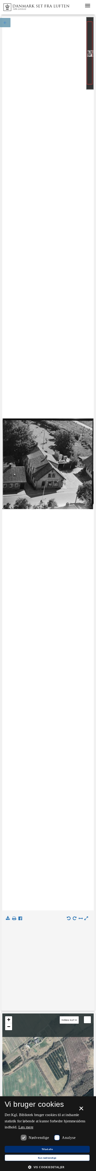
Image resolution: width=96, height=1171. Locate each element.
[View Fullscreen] (87, 1019)
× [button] (81, 1110)
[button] (48, 1167)
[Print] (15, 918)
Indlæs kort (68, 1020)
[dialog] (48, 1133)
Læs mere (25, 1127)
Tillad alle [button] (47, 1149)
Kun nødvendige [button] (47, 1158)
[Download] (9, 918)
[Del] (21, 918)
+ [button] (8, 1020)
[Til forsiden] (34, 6)
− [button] (8, 1027)
